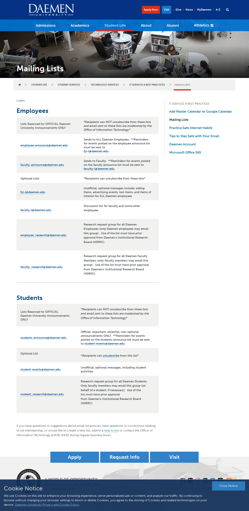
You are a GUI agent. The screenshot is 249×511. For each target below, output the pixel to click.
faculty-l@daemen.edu (99, 169)
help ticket (111, 430)
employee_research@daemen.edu (43, 235)
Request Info (124, 457)
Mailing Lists (179, 120)
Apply (75, 457)
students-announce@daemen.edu (43, 337)
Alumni (173, 25)
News (189, 9)
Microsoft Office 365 (185, 152)
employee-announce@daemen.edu (44, 145)
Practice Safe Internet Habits (190, 128)
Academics (80, 25)
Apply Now (151, 9)
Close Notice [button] (228, 486)
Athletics (201, 25)
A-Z (218, 9)
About (146, 25)
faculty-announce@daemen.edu (42, 165)
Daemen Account (182, 144)
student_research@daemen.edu (42, 394)
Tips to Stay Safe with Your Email (194, 136)
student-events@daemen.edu (104, 343)
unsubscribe (111, 355)
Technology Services (105, 84)
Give (178, 9)
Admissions (46, 25)
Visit (166, 9)
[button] (227, 10)
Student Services (69, 84)
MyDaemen (204, 9)
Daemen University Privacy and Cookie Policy (47, 505)
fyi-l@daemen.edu (96, 151)
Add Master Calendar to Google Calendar (200, 111)
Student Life (115, 25)
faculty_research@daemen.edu (41, 267)
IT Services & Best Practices (147, 84)
